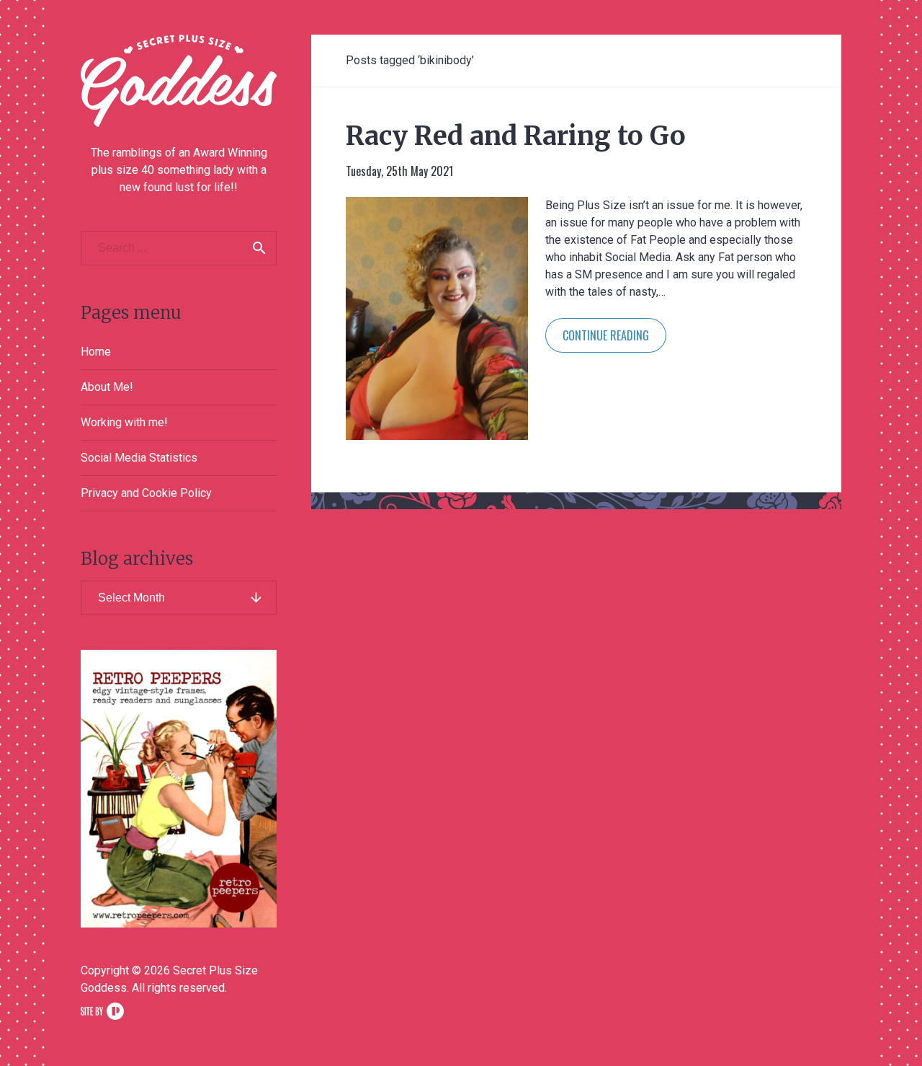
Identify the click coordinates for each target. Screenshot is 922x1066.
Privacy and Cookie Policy (146, 493)
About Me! (107, 387)
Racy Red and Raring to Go (516, 136)
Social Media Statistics (139, 457)
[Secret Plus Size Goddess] (179, 81)
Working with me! (124, 422)
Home (96, 351)
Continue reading (606, 335)
